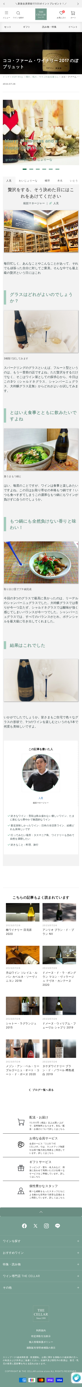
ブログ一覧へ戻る (43, 1089)
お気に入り (61, 17)
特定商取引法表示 (41, 1336)
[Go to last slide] (4, 3)
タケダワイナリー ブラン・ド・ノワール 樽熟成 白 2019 (58, 1070)
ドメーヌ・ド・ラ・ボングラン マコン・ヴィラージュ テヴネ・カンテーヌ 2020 (59, 978)
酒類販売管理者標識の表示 (41, 1347)
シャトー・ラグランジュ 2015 (21, 1025)
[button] (6, 14)
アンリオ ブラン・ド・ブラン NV (58, 931)
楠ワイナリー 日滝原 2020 (19, 931)
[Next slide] (78, 3)
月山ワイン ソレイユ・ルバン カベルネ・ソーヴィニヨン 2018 (21, 976)
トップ (6, 76)
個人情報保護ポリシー (41, 1341)
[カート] (18, 13)
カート (73, 17)
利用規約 (41, 1330)
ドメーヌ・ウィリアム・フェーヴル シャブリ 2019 (59, 1025)
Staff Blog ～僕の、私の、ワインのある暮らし (35, 76)
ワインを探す (18, 17)
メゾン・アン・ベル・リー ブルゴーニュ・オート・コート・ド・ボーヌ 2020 (22, 1070)
